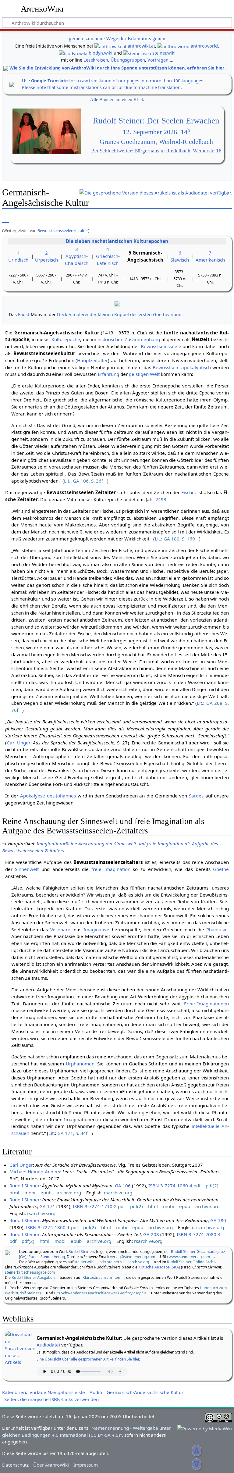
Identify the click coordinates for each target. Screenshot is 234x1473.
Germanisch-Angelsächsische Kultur (145, 1392)
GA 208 (151, 1234)
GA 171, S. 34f (72, 1133)
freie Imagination (110, 869)
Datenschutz (15, 1465)
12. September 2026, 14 (156, 132)
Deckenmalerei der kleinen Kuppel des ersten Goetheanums (120, 314)
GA (22, 1256)
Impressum (85, 1465)
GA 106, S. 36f (88, 481)
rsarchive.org (118, 1192)
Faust (23, 314)
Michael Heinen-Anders (34, 1171)
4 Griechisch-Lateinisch (108, 256)
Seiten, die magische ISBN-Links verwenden (51, 1399)
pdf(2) (212, 1185)
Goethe (221, 869)
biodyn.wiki (100, 53)
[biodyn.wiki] (73, 53)
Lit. (67, 481)
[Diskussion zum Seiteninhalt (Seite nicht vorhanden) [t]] (19, 218)
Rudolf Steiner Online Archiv (191, 1261)
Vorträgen (157, 60)
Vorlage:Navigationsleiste (57, 1392)
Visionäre (60, 929)
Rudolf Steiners (82, 1251)
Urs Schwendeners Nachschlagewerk (100, 1293)
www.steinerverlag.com (189, 1256)
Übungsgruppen (128, 60)
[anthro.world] (174, 46)
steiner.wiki (164, 53)
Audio (96, 1392)
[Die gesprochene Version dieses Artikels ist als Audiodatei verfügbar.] (156, 194)
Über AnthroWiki (51, 1465)
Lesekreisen (95, 60)
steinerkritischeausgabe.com (30, 1272)
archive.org (69, 1192)
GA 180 (218, 1220)
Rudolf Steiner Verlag (46, 1256)
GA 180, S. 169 (179, 539)
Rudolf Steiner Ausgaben (33, 1277)
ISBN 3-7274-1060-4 (170, 1185)
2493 (160, 499)
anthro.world (204, 46)
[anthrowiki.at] (110, 46)
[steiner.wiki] (137, 53)
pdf (196, 1185)
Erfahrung (108, 374)
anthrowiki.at (141, 46)
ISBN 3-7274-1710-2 (95, 1206)
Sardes (196, 796)
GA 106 (123, 1185)
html (14, 1192)
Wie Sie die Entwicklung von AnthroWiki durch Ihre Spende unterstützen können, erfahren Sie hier (117, 68)
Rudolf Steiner (24, 1185)
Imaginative (96, 929)
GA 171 (47, 1206)
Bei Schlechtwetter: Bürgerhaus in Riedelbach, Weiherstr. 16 (156, 151)
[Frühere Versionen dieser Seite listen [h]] (196, 218)
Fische (188, 492)
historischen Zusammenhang (129, 339)
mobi (29, 1192)
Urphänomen (80, 1064)
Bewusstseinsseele (161, 346)
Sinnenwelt (27, 869)
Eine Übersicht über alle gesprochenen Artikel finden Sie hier (88, 1359)
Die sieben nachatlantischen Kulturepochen (117, 241)
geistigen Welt (144, 374)
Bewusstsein (166, 367)
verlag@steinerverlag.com (132, 1256)
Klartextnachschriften (101, 1277)
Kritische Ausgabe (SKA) (159, 1267)
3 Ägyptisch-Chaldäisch (76, 256)
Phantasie (217, 929)
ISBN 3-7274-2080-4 (199, 1234)
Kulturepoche (65, 339)
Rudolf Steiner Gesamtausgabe (198, 1251)
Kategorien (14, 1392)
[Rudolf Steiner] (7, 1252)
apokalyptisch (196, 367)
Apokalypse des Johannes (48, 796)
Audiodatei (48, 1345)
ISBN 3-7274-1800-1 (48, 1227)
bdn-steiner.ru (111, 1261)
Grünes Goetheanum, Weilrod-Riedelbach (156, 141)
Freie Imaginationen (206, 1003)
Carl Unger (18, 743)
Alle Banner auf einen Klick (117, 99)
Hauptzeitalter (92, 360)
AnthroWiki (42, 9)
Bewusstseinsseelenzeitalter (62, 230)
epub (46, 1192)
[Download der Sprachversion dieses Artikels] (20, 1348)
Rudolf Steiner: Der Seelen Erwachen (156, 120)
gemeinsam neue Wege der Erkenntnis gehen (117, 38)
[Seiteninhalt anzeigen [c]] (5, 218)
